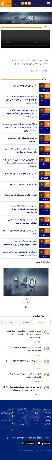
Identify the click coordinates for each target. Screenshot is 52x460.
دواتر (48, 262)
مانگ (10, 322)
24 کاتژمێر (42, 322)
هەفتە (26, 322)
